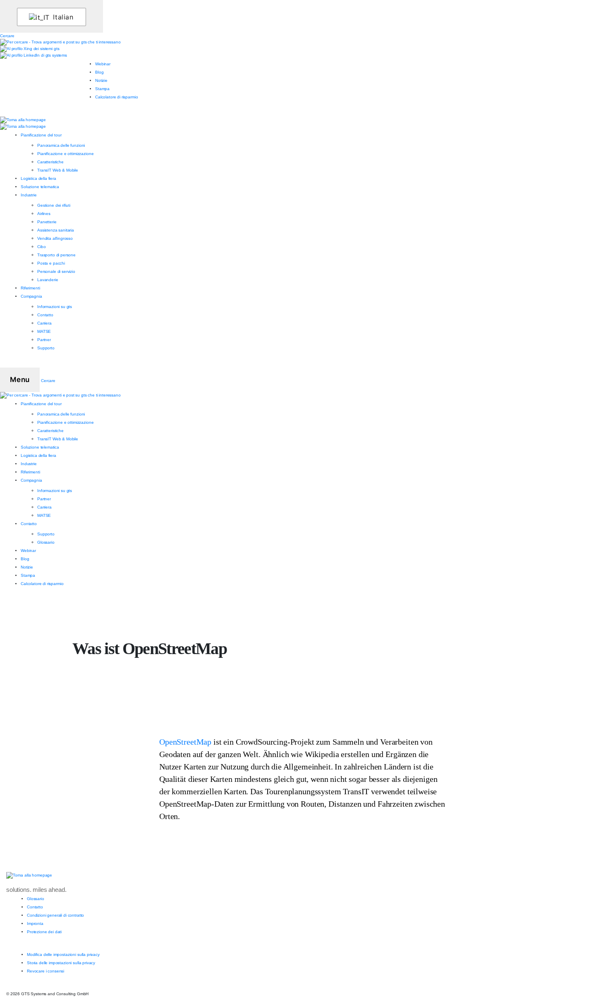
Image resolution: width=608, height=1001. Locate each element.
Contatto (45, 315)
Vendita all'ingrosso (55, 238)
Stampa (102, 88)
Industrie (29, 195)
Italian (62, 17)
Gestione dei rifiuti (53, 205)
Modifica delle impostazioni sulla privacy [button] (63, 954)
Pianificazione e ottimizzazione (65, 153)
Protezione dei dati (44, 931)
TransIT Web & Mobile (57, 170)
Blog (99, 72)
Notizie (101, 80)
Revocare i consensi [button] (45, 971)
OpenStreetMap (185, 741)
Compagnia (31, 296)
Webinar (102, 64)
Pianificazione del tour (41, 135)
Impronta (35, 923)
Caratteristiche (50, 162)
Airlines (43, 213)
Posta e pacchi (51, 263)
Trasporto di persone (56, 255)
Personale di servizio (56, 271)
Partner (44, 339)
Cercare (7, 35)
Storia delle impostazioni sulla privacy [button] (61, 962)
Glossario (46, 542)
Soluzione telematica (40, 186)
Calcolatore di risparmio (116, 97)
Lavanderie (47, 279)
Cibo (41, 246)
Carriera (44, 323)
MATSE (44, 331)
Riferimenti (30, 288)
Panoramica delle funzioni (61, 145)
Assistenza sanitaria (55, 230)
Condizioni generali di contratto (55, 915)
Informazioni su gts (54, 306)
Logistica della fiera (38, 178)
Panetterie (47, 222)
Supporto (46, 348)
